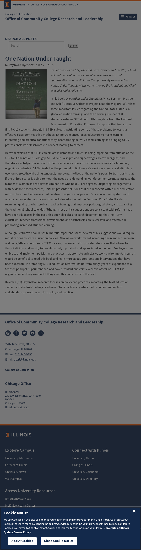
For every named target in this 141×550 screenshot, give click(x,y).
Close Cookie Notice (59, 541)
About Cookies (22, 541)
